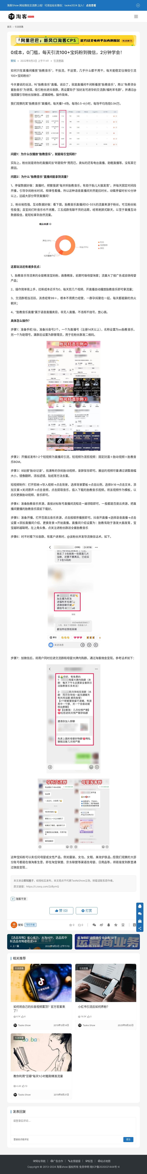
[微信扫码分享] (94, 925)
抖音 (52, 89)
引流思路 (59, 60)
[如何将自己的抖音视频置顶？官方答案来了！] (41, 983)
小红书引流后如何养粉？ (94, 1006)
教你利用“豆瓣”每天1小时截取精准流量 (38, 1076)
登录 (16, 1139)
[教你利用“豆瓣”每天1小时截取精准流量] (41, 1052)
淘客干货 (21, 898)
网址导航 (40, 1161)
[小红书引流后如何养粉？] (105, 983)
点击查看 (91, 5)
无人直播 (69, 312)
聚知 (13, 60)
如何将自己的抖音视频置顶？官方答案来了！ (39, 1008)
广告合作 (58, 1161)
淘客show (62, 1166)
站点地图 (105, 1161)
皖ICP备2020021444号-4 (105, 1166)
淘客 (96, 275)
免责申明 (84, 1166)
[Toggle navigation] (136, 16)
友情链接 (75, 1161)
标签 (90, 1161)
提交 (128, 1139)
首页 (9, 26)
